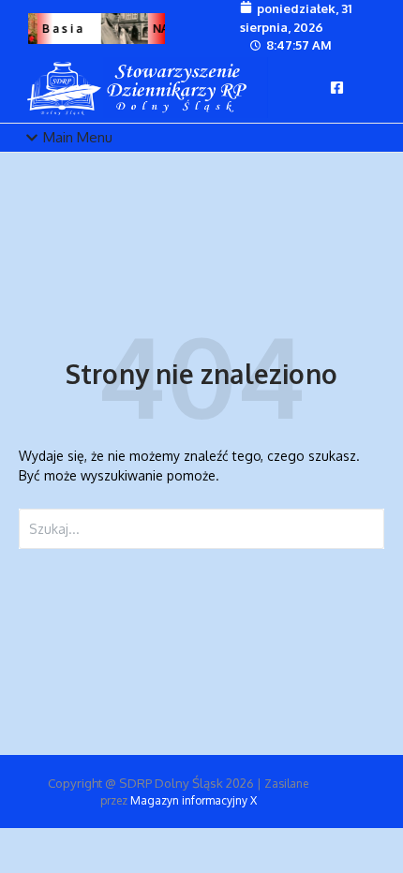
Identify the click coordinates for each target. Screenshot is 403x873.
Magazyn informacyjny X (193, 800)
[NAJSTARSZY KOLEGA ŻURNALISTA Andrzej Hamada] (123, 28)
